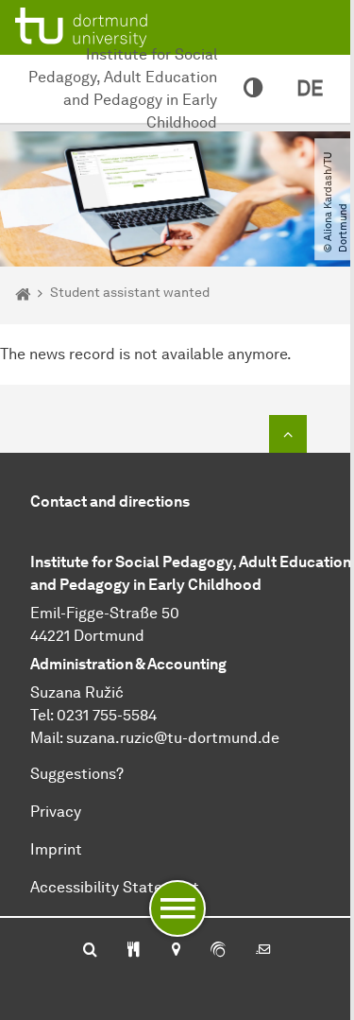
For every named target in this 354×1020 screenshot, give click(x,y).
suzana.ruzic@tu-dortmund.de (172, 738)
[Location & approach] (175, 951)
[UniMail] (263, 951)
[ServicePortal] (218, 951)
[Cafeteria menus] (133, 951)
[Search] (90, 951)
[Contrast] (253, 89)
